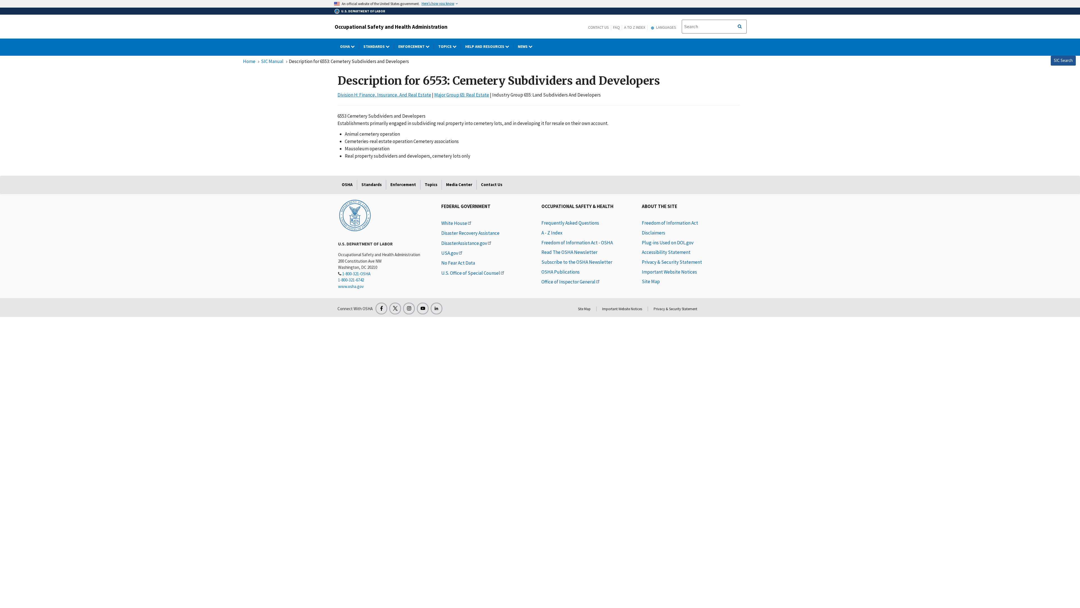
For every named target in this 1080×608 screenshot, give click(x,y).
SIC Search (1063, 60)
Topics (445, 46)
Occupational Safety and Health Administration (391, 26)
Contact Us (598, 27)
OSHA (345, 46)
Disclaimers (653, 233)
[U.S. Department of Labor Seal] (355, 215)
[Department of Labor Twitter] (395, 308)
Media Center (459, 184)
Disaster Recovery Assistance (470, 233)
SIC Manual (272, 61)
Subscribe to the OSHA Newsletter (576, 262)
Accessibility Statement (666, 252)
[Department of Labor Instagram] (409, 308)
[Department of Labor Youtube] (423, 308)
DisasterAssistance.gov (464, 243)
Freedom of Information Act (670, 223)
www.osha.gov (351, 286)
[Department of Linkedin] (436, 308)
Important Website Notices (669, 272)
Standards (374, 46)
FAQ (616, 27)
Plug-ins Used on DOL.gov (668, 243)
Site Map (651, 281)
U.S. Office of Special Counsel (470, 273)
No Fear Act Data (458, 263)
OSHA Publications (560, 272)
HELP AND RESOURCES (485, 46)
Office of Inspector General (568, 282)
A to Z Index (634, 27)
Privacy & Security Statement (672, 262)
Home (249, 61)
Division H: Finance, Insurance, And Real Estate (384, 95)
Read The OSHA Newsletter (569, 252)
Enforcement (412, 46)
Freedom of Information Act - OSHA (577, 243)
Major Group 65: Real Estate (461, 95)
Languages (665, 27)
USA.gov (449, 253)
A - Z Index (551, 233)
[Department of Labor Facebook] (381, 308)
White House (454, 223)
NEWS (523, 46)
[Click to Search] (739, 26)
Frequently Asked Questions (570, 223)
